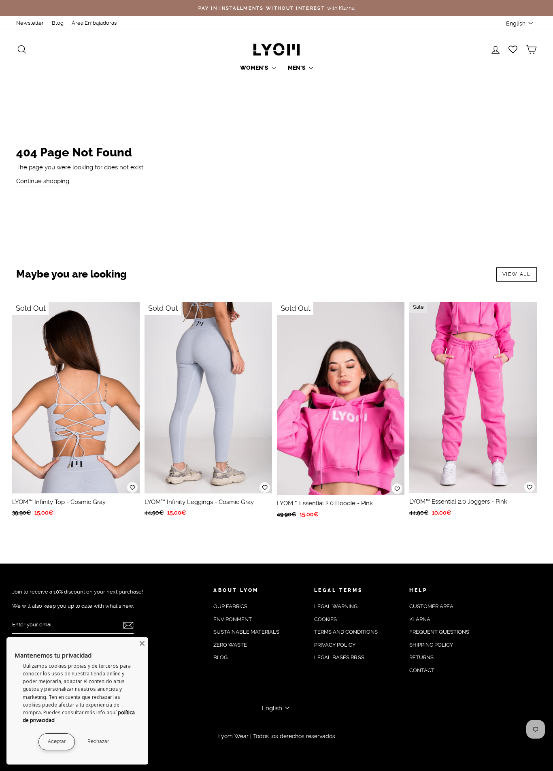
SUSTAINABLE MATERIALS (246, 632)
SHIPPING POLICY (431, 645)
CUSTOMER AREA (431, 606)
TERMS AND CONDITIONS (346, 632)
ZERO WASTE (230, 645)
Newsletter (30, 23)
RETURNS (421, 657)
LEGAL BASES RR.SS (339, 657)
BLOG (220, 657)
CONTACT (421, 670)
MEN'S (297, 67)
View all (516, 274)
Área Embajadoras (94, 23)
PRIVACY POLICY (334, 645)
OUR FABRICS (230, 606)
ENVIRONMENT (232, 619)
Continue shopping (42, 181)
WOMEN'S (255, 67)
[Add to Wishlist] (132, 487)
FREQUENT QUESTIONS (439, 632)
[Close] (142, 643)
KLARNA (419, 619)
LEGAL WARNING (335, 606)
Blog (58, 23)
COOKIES (325, 619)
